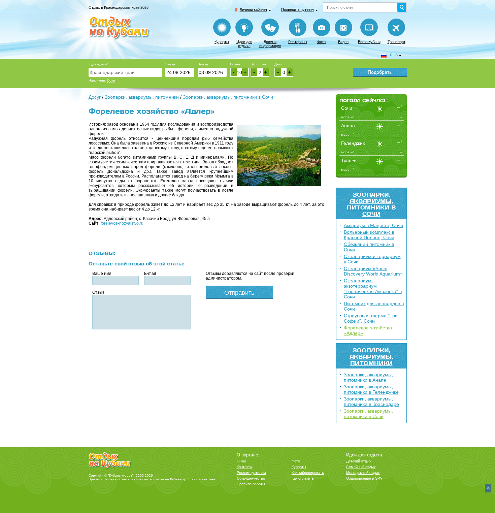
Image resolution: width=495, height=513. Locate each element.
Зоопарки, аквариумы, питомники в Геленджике (371, 389)
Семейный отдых (361, 467)
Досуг (95, 97)
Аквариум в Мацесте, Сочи (373, 225)
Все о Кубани (369, 42)
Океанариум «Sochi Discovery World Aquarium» (373, 271)
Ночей (235, 64)
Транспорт (396, 42)
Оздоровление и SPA (364, 478)
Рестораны (297, 42)
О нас (242, 461)
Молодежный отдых (363, 473)
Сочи (111, 80)
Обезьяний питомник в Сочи (369, 247)
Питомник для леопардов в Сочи (374, 306)
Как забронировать (308, 473)
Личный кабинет (253, 9)
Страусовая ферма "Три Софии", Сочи (371, 318)
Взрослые (259, 64)
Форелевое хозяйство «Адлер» (368, 330)
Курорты (221, 42)
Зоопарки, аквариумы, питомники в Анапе (368, 377)
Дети (278, 64)
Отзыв (98, 292)
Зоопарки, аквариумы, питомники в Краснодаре (371, 401)
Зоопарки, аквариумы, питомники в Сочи (371, 204)
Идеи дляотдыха (244, 44)
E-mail (150, 273)
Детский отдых (358, 461)
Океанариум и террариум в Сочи (372, 259)
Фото (321, 42)
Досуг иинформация (270, 44)
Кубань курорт (181, 479)
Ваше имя (101, 273)
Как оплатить (303, 478)
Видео (343, 42)
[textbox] (125, 72)
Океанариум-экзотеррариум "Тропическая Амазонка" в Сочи (373, 288)
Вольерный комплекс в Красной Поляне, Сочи (369, 234)
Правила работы (251, 484)
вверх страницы (488, 488)
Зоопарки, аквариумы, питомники (371, 356)
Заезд (170, 64)
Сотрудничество (251, 478)
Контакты (245, 467)
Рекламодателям (251, 473)
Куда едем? (98, 64)
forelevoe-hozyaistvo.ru (122, 223)
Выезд (203, 64)
